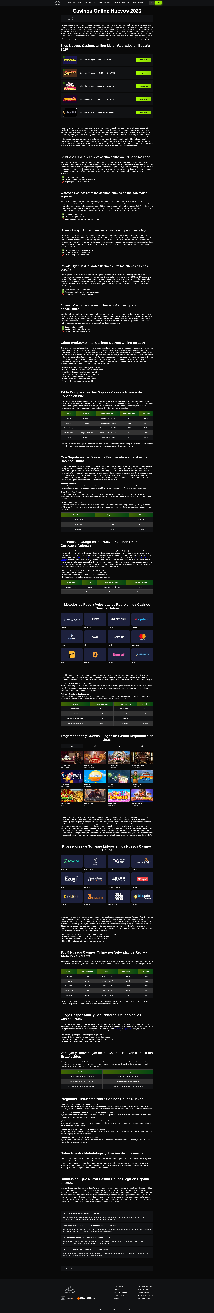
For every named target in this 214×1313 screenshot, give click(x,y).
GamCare (117, 1029)
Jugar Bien (127, 1029)
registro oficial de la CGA (86, 557)
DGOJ (63, 564)
